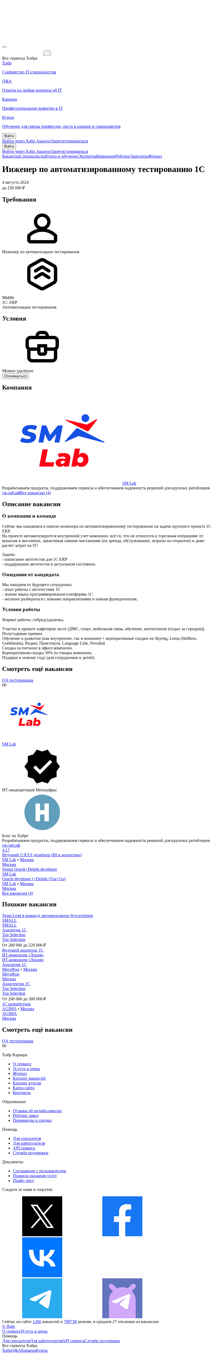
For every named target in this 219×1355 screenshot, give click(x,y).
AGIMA (9, 1008)
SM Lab (129, 483)
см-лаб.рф (11, 492)
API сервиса (24, 1148)
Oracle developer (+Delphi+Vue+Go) (34, 879)
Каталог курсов (27, 1083)
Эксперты (87, 156)
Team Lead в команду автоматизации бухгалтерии (47, 915)
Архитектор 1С (16, 983)
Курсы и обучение (61, 156)
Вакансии (11, 156)
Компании (105, 156)
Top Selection (13, 934)
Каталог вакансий (29, 1078)
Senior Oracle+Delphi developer (29, 869)
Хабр (6, 1350)
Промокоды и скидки (32, 1120)
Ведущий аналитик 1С (23, 950)
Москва (27, 859)
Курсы (42, 1350)
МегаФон (10, 969)
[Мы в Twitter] (42, 1235)
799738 (70, 1321)
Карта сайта (23, 1088)
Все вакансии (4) (35, 492)
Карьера (28, 1350)
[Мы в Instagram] (122, 1276)
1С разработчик (16, 1004)
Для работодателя (29, 1143)
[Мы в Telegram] (42, 1317)
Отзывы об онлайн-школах (37, 1110)
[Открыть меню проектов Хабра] (4, 47)
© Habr (8, 1326)
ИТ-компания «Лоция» (23, 955)
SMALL (9, 920)
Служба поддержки (30, 1153)
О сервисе (22, 1064)
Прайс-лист (23, 1180)
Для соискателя (27, 1138)
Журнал (155, 156)
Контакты (22, 1092)
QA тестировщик (17, 680)
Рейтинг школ (25, 1115)
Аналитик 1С (14, 930)
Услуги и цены (26, 1068)
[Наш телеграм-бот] (122, 1317)
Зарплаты (139, 156)
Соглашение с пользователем (39, 1171)
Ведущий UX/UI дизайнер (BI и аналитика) (42, 855)
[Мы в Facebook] (122, 1235)
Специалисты (32, 156)
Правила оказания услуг (35, 1175)
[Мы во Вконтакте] (42, 1276)
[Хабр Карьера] (23, 53)
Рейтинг (123, 156)
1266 (37, 1321)
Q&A (16, 1350)
